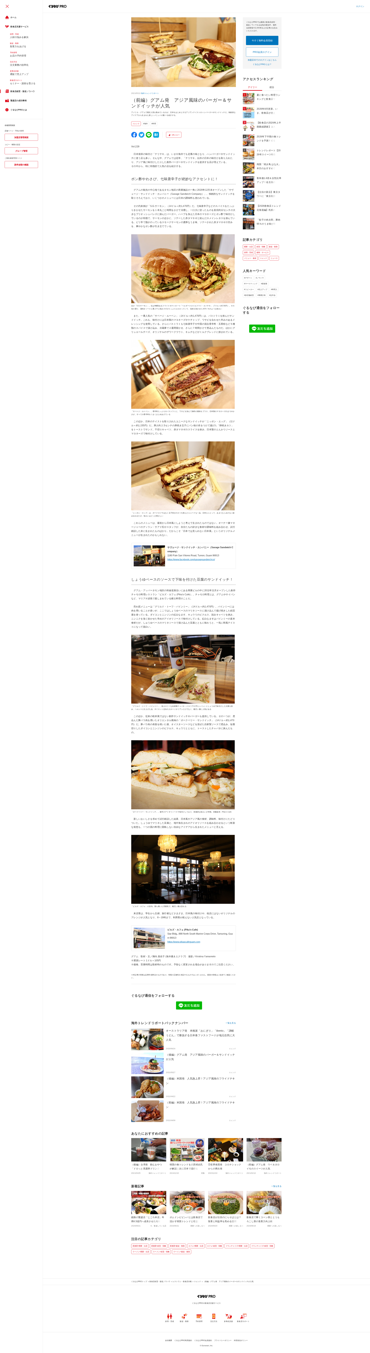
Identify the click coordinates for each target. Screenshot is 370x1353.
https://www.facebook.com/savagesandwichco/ (191, 559)
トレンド (136, 124)
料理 (154, 124)
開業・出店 (248, 247)
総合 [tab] (272, 87)
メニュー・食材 (250, 258)
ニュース (274, 258)
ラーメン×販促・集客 (181, 1252)
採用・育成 (248, 252)
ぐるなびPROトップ (139, 1281)
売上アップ (263, 289)
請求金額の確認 (21, 165)
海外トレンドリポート (150, 93)
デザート (248, 278)
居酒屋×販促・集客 (177, 1246)
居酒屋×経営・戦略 (158, 1246)
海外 (146, 124)
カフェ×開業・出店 (195, 1246)
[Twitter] (141, 135)
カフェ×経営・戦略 (214, 1246)
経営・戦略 (261, 247)
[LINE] (149, 135)
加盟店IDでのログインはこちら (262, 60)
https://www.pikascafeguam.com (183, 942)
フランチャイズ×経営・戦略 (262, 1246)
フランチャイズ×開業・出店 (237, 1246)
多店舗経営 (249, 295)
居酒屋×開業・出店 (140, 1246)
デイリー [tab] (252, 87)
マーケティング (251, 284)
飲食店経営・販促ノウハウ (159, 1281)
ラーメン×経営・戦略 (161, 1252)
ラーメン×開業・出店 (141, 1252)
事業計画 (262, 295)
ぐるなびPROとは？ (262, 64)
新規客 (264, 284)
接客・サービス (263, 252)
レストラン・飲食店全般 (182, 1281)
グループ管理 (21, 151)
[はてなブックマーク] (156, 135)
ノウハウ (260, 278)
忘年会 (272, 295)
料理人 (274, 289)
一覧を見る (231, 1023)
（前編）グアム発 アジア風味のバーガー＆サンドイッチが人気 (228, 1281)
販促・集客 (273, 247)
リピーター (249, 289)
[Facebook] (134, 135)
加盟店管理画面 (21, 137)
